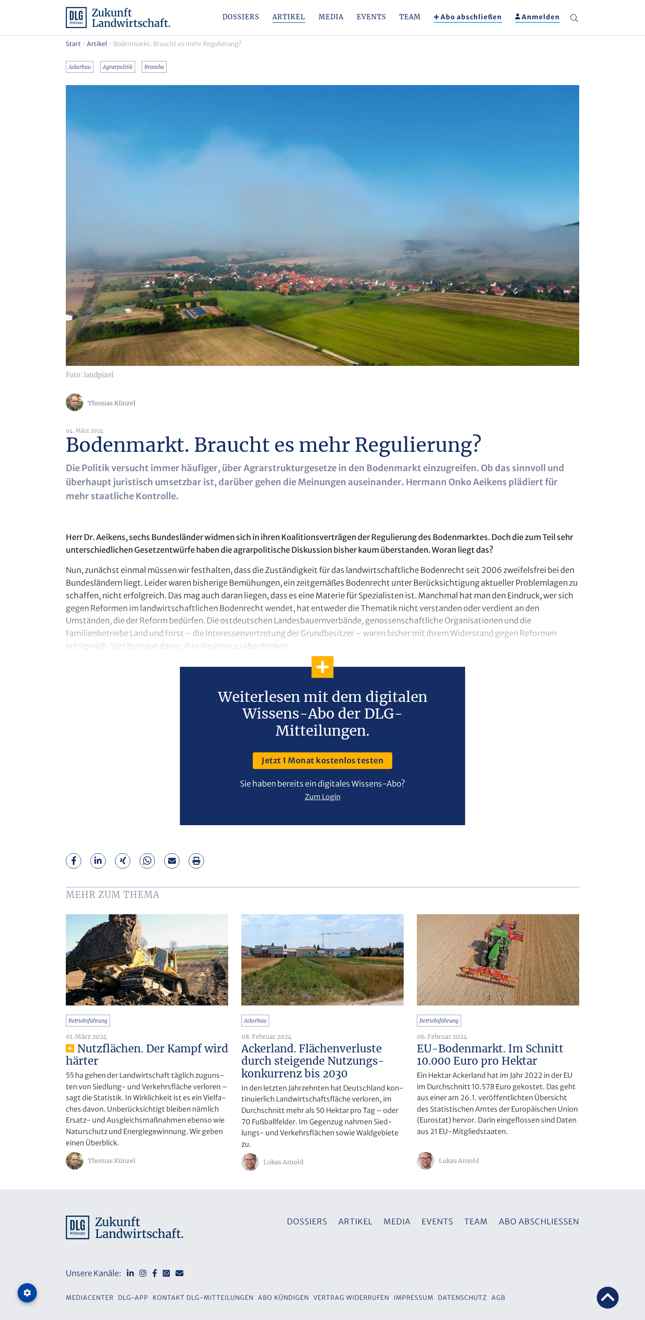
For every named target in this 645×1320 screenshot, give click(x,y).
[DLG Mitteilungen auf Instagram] (143, 1273)
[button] (73, 860)
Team (410, 17)
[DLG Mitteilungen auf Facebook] (154, 1273)
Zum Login (322, 796)
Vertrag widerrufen (351, 1298)
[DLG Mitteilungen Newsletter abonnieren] (179, 1273)
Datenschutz (462, 1298)
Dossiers (240, 17)
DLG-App (133, 1298)
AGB (498, 1298)
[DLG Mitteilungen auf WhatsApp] (166, 1273)
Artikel (288, 17)
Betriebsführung (88, 1020)
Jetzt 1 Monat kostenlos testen (322, 760)
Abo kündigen (283, 1298)
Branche (154, 67)
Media (331, 17)
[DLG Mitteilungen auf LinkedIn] (130, 1273)
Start (73, 44)
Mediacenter (90, 1298)
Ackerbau (79, 67)
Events (371, 17)
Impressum (414, 1298)
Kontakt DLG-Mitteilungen (203, 1298)
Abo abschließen (471, 17)
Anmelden (541, 17)
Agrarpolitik (118, 67)
